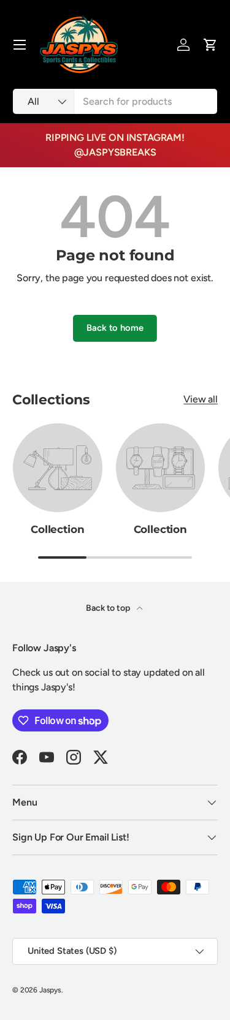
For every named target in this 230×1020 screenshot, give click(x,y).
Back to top (108, 608)
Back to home (114, 327)
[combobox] (115, 101)
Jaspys (50, 990)
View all (200, 399)
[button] (210, 44)
